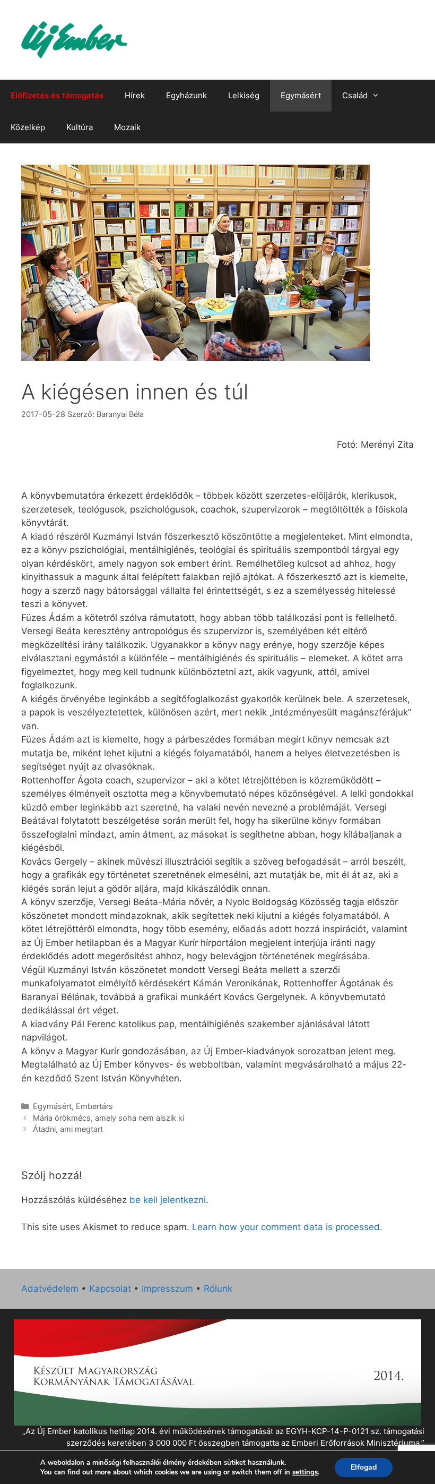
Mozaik (127, 127)
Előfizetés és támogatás (57, 95)
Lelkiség (243, 95)
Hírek (135, 95)
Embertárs (94, 1106)
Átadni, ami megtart (68, 1128)
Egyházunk (186, 95)
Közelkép (28, 127)
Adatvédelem (50, 1288)
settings (305, 1472)
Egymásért (301, 95)
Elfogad (364, 1467)
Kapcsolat (110, 1288)
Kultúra (79, 127)
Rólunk (218, 1288)
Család (355, 95)
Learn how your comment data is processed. (287, 1227)
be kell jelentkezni (167, 1200)
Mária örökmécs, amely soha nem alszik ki (108, 1117)
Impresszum (167, 1288)
